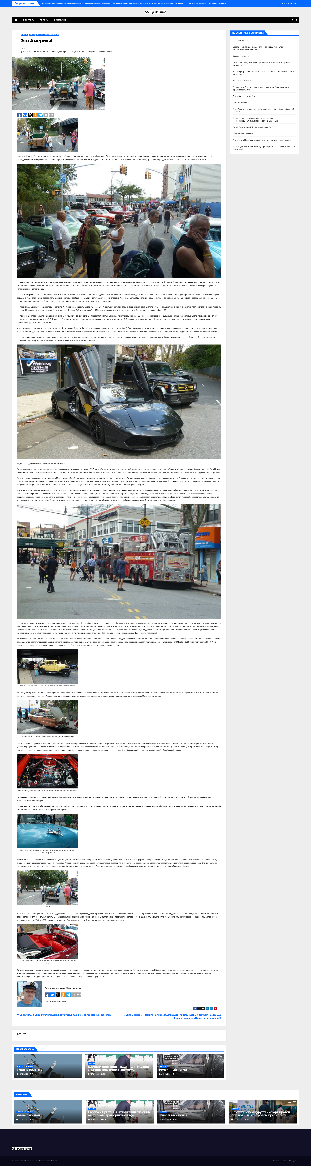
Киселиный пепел (173, 1069)
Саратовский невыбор (243, 134)
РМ (25, 49)
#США (71, 52)
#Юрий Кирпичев (105, 52)
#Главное (54, 52)
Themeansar (54, 1161)
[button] (292, 20)
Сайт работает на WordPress (23, 1161)
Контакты (29, 20)
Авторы (44, 20)
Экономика (29, 1066)
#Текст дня (80, 52)
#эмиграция (91, 52)
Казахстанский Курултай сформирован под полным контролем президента (260, 1113)
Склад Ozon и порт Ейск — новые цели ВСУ (253, 127)
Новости (40, 34)
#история (63, 52)
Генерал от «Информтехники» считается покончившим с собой (262, 140)
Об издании (60, 20)
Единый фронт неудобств (244, 96)
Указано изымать (29, 1069)
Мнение (32, 34)
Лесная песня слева (242, 81)
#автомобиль (43, 52)
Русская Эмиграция (52, 34)
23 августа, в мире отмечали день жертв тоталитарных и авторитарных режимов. (65, 1015)
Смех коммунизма (241, 103)
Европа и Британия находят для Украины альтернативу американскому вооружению (119, 1069)
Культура (24, 34)
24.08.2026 (23, 1119)
